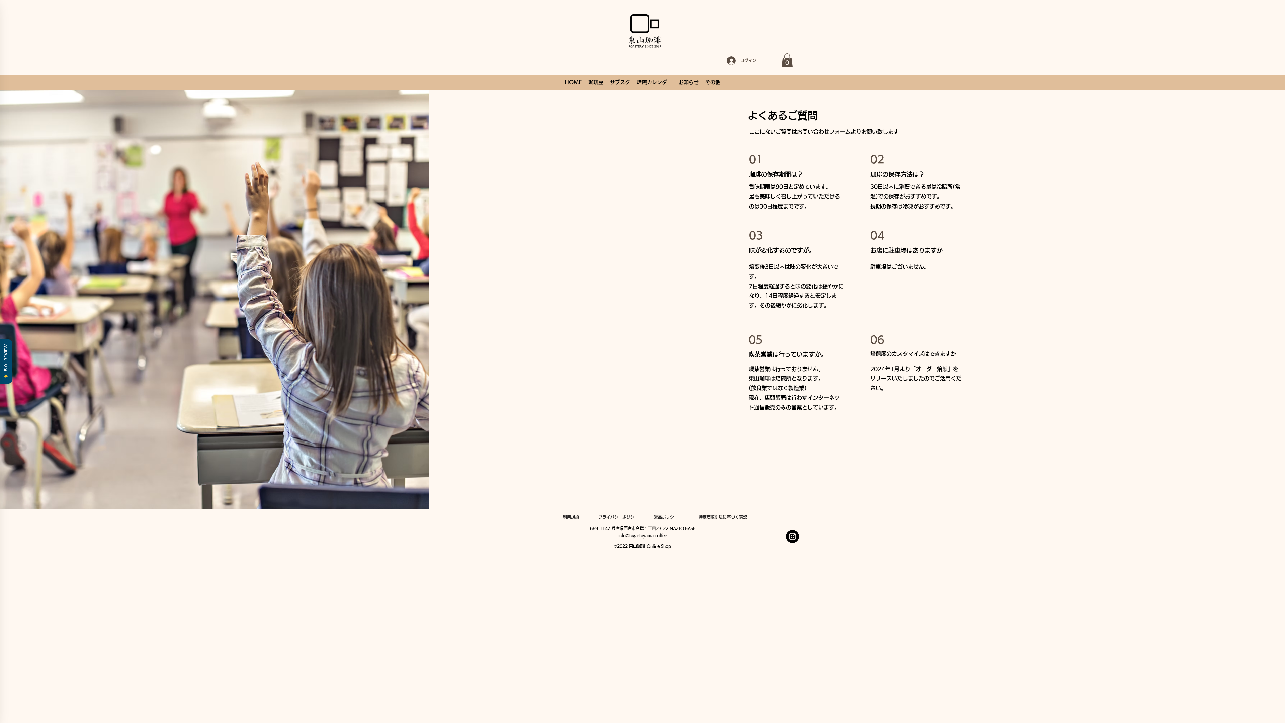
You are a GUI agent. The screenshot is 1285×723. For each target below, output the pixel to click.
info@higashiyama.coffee (642, 535)
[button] (787, 60)
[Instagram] (792, 536)
